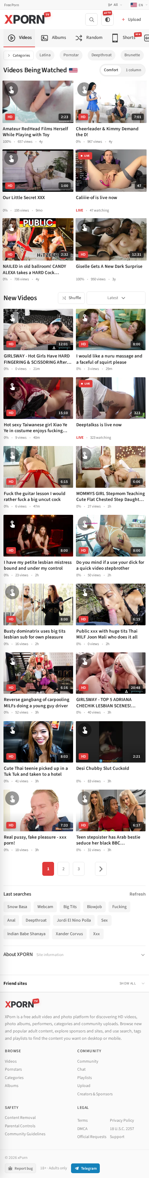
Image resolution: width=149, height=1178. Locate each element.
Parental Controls (20, 1126)
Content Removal (20, 1118)
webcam (45, 907)
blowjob (94, 907)
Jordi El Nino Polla (74, 920)
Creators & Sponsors (95, 1094)
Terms (82, 1120)
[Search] (91, 19)
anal (11, 920)
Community (87, 1061)
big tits (70, 907)
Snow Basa (17, 907)
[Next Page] (101, 869)
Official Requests (91, 1137)
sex (104, 920)
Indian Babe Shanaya (26, 934)
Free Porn (11, 5)
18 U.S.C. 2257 (122, 1129)
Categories (21, 55)
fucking (119, 907)
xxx (96, 934)
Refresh (138, 894)
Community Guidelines (25, 1134)
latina (45, 55)
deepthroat (101, 55)
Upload (83, 1086)
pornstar (71, 55)
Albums (11, 1086)
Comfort (111, 70)
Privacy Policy (122, 1120)
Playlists (84, 1078)
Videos (11, 1061)
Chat (81, 1069)
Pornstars (13, 1069)
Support (117, 1137)
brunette (132, 55)
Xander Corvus (69, 934)
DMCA (82, 1129)
